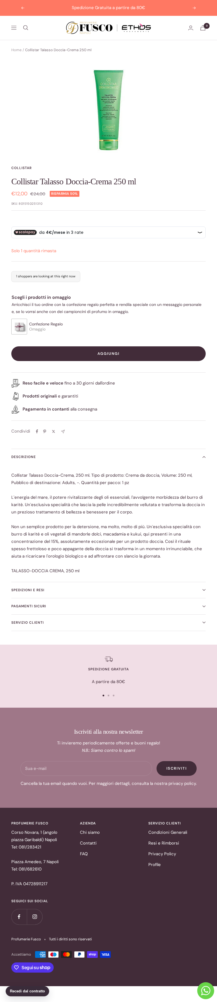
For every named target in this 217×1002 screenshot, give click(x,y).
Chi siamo (90, 832)
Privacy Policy (162, 854)
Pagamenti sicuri (28, 606)
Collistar (21, 168)
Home (16, 49)
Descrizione (23, 457)
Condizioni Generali (167, 832)
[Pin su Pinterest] (44, 431)
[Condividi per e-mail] (63, 431)
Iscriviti (176, 768)
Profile (154, 864)
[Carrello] (203, 28)
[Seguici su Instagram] (34, 917)
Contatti (88, 843)
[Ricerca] (25, 27)
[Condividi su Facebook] (37, 431)
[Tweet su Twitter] (53, 431)
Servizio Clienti (27, 622)
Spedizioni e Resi (27, 590)
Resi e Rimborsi (163, 843)
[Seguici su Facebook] (19, 917)
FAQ (84, 854)
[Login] (190, 27)
